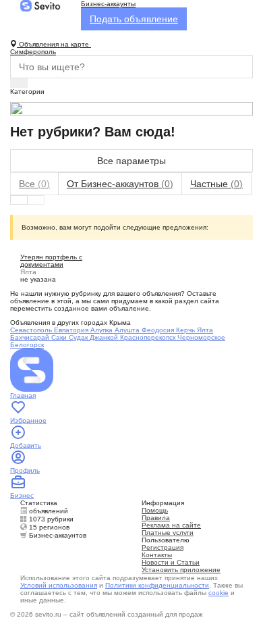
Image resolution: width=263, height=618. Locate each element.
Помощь (155, 510)
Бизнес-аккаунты (108, 3)
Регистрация (162, 547)
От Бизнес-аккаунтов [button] (120, 183)
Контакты (157, 555)
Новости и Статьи (171, 562)
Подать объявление (134, 19)
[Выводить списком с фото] (19, 200)
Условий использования (58, 585)
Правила (156, 517)
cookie (218, 592)
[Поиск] (19, 83)
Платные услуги (168, 532)
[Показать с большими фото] (36, 200)
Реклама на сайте (171, 525)
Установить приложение (181, 569)
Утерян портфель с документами (51, 260)
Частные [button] (216, 183)
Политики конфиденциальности (157, 585)
